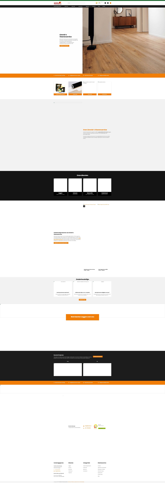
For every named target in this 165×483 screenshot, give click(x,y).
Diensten (87, 6)
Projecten (93, 6)
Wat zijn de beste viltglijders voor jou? (102, 292)
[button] (105, 3)
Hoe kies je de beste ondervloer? (63, 292)
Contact (103, 6)
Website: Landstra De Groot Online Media (77, 481)
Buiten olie (73, 6)
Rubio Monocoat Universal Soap (89, 269)
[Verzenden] (84, 3)
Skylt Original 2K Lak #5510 (103, 269)
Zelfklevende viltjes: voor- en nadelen (82, 292)
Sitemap (69, 481)
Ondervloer (66, 6)
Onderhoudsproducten (57, 6)
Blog (99, 6)
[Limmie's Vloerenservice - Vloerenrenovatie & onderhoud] (60, 3)
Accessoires (80, 6)
